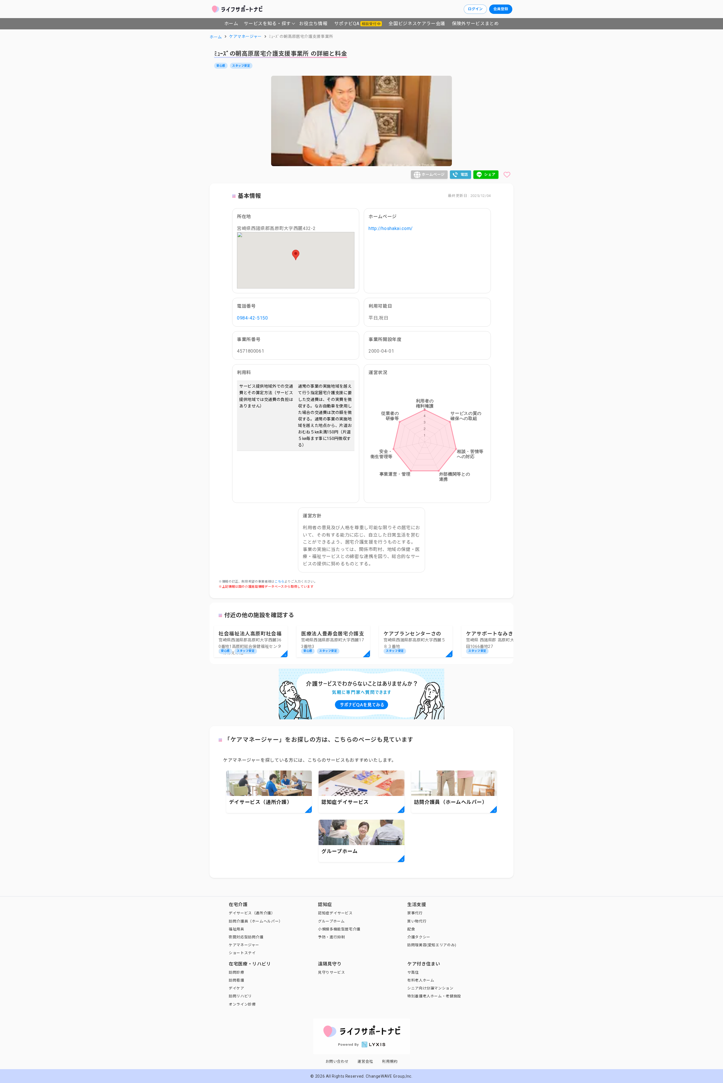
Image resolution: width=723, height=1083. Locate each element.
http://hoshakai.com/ (391, 228)
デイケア (236, 988)
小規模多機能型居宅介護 (339, 929)
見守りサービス (331, 972)
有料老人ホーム (420, 980)
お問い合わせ (337, 1061)
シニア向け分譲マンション (430, 988)
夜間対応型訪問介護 (246, 937)
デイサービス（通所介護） (252, 913)
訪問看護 (236, 980)
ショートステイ (242, 953)
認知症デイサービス (335, 913)
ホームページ (433, 174)
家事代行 (415, 913)
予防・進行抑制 (331, 937)
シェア (490, 174)
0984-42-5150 (252, 318)
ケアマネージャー (244, 945)
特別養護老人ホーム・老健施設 (434, 996)
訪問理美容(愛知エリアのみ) (431, 945)
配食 (411, 929)
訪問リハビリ (240, 996)
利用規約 (390, 1061)
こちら (279, 581)
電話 (464, 174)
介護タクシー (418, 937)
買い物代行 (416, 921)
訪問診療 (236, 972)
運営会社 (365, 1061)
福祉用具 (236, 929)
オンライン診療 (242, 1004)
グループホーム (331, 921)
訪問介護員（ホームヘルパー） (256, 921)
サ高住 (413, 972)
